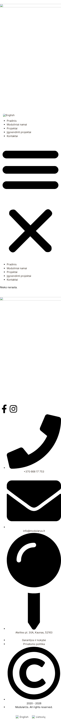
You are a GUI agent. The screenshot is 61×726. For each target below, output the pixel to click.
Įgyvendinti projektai (19, 132)
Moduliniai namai (17, 124)
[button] (30, 200)
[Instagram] (13, 409)
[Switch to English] (8, 115)
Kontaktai (12, 136)
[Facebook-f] (4, 409)
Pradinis (12, 120)
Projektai (12, 128)
